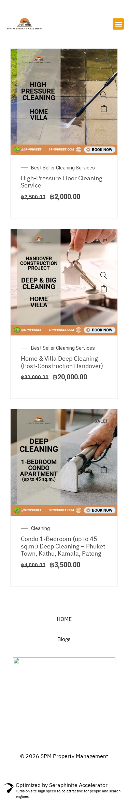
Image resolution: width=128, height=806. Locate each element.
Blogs (64, 639)
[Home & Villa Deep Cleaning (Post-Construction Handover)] (104, 275)
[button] (118, 24)
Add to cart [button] (104, 108)
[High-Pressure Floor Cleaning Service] (104, 95)
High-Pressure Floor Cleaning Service (61, 182)
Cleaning (40, 528)
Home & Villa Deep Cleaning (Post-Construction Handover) (62, 363)
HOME (64, 619)
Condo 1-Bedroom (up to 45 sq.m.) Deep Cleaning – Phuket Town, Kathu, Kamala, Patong (63, 546)
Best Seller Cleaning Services (63, 167)
